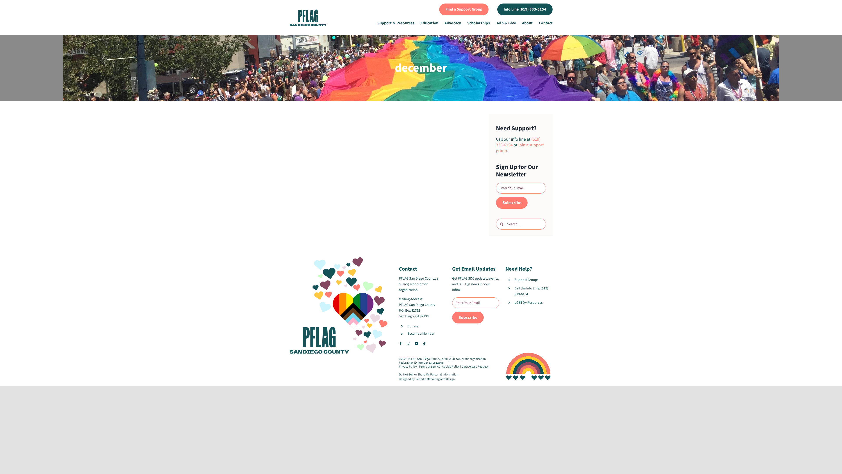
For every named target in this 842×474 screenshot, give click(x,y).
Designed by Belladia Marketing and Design (427, 379)
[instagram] (408, 343)
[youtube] (416, 343)
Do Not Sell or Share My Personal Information (428, 374)
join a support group (520, 148)
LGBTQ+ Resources (529, 302)
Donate (412, 326)
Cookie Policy (451, 366)
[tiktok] (424, 343)
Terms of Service (429, 366)
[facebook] (400, 343)
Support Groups (527, 279)
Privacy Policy (408, 366)
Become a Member (421, 333)
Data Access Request (475, 366)
